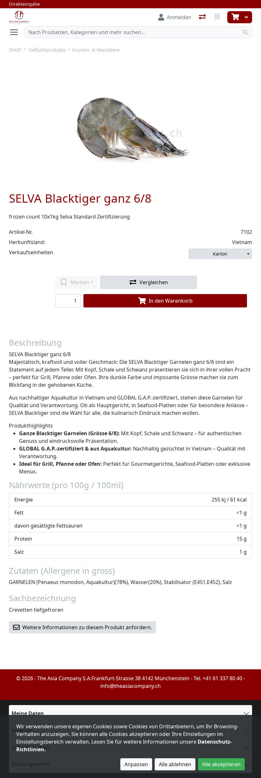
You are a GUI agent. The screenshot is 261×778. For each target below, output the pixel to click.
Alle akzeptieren (221, 764)
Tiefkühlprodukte (47, 50)
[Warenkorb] (234, 17)
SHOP (15, 50)
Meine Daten (27, 713)
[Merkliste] (218, 17)
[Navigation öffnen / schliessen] (16, 32)
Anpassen (136, 764)
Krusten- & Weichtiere (96, 50)
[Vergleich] (203, 17)
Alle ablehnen (175, 764)
